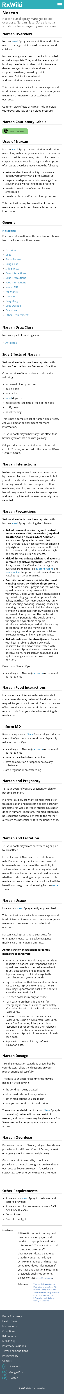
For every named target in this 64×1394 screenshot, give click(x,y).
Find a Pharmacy (12, 1316)
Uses (8, 254)
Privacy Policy (10, 1356)
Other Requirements (17, 315)
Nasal (14, 41)
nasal (8, 398)
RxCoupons (9, 1336)
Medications (9, 1326)
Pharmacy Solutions (14, 1346)
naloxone (37, 673)
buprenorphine (44, 568)
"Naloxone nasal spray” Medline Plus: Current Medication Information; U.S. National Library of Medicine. (46, 1296)
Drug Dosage (13, 305)
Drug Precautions (15, 278)
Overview (10, 250)
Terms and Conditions (15, 1351)
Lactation (10, 296)
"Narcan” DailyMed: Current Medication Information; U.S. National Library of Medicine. (45, 1287)
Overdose (11, 310)
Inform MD (11, 287)
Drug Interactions (15, 273)
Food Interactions (15, 282)
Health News (9, 1321)
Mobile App (9, 1341)
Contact (6, 1360)
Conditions (8, 1331)
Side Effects (12, 268)
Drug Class (11, 264)
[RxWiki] (12, 4)
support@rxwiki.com (44, 1278)
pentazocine (12, 572)
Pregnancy (11, 291)
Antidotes (11, 342)
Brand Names (13, 259)
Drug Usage (12, 301)
